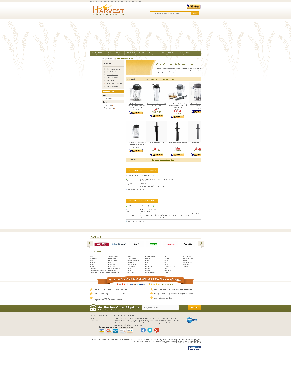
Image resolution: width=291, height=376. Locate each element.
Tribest (166, 272)
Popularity (155, 79)
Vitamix (184, 260)
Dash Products (112, 258)
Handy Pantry (131, 262)
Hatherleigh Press (132, 264)
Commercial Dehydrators (162, 321)
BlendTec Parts (112, 80)
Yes (161, 186)
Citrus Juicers (170, 318)
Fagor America (112, 270)
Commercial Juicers (146, 321)
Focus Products (131, 258)
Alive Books (93, 258)
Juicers (108, 53)
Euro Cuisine (112, 266)
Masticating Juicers (159, 318)
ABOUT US (99, 1)
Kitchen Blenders (112, 75)
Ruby (165, 262)
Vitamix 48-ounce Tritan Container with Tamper (198, 105)
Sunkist (166, 268)
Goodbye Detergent (133, 260)
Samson (166, 264)
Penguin (166, 258)
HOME (92, 1)
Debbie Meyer (112, 260)
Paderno (166, 256)
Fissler (129, 256)
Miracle (147, 262)
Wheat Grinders (120, 323)
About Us (93, 318)
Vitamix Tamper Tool (157, 143)
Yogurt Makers (137, 325)
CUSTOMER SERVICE (110, 1)
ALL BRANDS (96, 58)
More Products (183, 53)
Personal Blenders (113, 78)
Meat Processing (167, 53)
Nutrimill (148, 268)
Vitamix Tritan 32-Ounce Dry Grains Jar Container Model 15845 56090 (177, 105)
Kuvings (147, 258)
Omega (147, 270)
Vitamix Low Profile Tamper (177, 143)
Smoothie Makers (132, 323)
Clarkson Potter (113, 256)
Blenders (118, 53)
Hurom (129, 268)
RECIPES (120, 1)
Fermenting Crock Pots (135, 53)
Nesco (147, 264)
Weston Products (187, 262)
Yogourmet (185, 266)
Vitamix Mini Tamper (198, 143)
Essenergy (111, 264)
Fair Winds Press (113, 272)
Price (105, 102)
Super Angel (168, 270)
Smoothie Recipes (113, 86)
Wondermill (185, 264)
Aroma (92, 260)
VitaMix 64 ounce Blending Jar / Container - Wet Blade (136, 143)
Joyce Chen (130, 272)
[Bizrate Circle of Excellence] (191, 318)
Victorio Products (187, 258)
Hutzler (129, 270)
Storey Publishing (169, 266)
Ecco (109, 262)
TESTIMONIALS (129, 1)
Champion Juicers (146, 318)
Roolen (166, 260)
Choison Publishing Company (99, 272)
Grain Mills (152, 53)
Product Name (165, 79)
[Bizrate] (192, 319)
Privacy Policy (94, 321)
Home (104, 58)
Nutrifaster (148, 266)
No (164, 186)
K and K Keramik (150, 256)
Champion (93, 268)
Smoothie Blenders (145, 323)
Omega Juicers (134, 318)
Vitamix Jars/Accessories (114, 83)
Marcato (147, 260)
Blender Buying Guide (114, 69)
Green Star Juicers (119, 321)
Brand (105, 95)
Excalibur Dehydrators (115, 268)
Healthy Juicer (131, 266)
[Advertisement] (145, 33)
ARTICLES (138, 1)
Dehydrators (97, 53)
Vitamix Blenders (112, 72)
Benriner (92, 262)
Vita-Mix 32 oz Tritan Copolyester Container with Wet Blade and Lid (136, 105)
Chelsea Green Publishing (98, 270)
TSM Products (186, 256)
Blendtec (92, 264)
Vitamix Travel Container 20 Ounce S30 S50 (156, 105)
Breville (92, 266)
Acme (91, 256)
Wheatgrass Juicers (133, 321)
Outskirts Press (150, 272)
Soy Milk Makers (126, 325)
